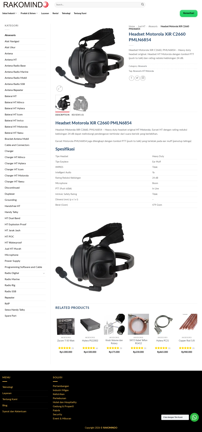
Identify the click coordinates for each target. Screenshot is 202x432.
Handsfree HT (12, 206)
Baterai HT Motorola (16, 127)
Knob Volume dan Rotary (114, 342)
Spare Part (10, 316)
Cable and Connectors (17, 145)
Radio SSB (10, 291)
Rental (55, 13)
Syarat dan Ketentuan (14, 411)
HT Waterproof (13, 242)
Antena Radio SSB (15, 84)
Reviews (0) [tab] (78, 115)
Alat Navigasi (12, 41)
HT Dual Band (12, 218)
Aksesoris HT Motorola (143, 71)
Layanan (45, 13)
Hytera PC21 (162, 341)
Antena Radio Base (15, 65)
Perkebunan (59, 398)
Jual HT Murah (13, 249)
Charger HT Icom (14, 169)
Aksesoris (10, 35)
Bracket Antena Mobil (17, 139)
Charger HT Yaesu (14, 181)
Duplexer (10, 194)
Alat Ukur (10, 47)
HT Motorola (143, 130)
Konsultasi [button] (188, 13)
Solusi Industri (8, 13)
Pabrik (56, 410)
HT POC (9, 236)
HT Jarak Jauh (12, 230)
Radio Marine (12, 279)
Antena (9, 53)
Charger (9, 151)
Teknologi (66, 13)
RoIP (7, 303)
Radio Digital (12, 273)
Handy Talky (11, 212)
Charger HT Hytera (15, 163)
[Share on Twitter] (137, 78)
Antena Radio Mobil (16, 78)
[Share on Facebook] (131, 78)
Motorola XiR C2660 (76, 130)
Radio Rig (10, 285)
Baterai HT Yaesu (14, 133)
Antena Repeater (14, 90)
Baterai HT (11, 96)
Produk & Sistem (28, 13)
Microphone (11, 255)
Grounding (11, 200)
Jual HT (141, 26)
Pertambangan (61, 386)
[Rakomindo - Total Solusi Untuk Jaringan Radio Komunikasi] (26, 5)
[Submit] (142, 4)
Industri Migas (61, 390)
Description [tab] (62, 115)
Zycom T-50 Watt (65, 341)
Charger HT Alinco (15, 157)
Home (132, 26)
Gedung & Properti (63, 406)
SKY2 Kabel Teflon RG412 (138, 342)
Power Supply (12, 261)
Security (57, 414)
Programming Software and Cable (23, 267)
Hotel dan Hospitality (65, 402)
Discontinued (12, 188)
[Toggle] (44, 273)
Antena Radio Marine (16, 72)
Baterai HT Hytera (15, 108)
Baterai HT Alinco (14, 102)
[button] (59, 89)
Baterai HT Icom (14, 114)
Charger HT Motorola (17, 175)
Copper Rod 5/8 (187, 341)
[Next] (119, 58)
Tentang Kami (80, 13)
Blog (4, 405)
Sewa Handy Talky (15, 310)
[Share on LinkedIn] (143, 78)
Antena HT (11, 59)
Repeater (10, 297)
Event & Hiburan (62, 418)
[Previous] (61, 58)
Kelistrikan (59, 394)
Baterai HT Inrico (14, 120)
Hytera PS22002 (90, 341)
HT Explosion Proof (15, 224)
